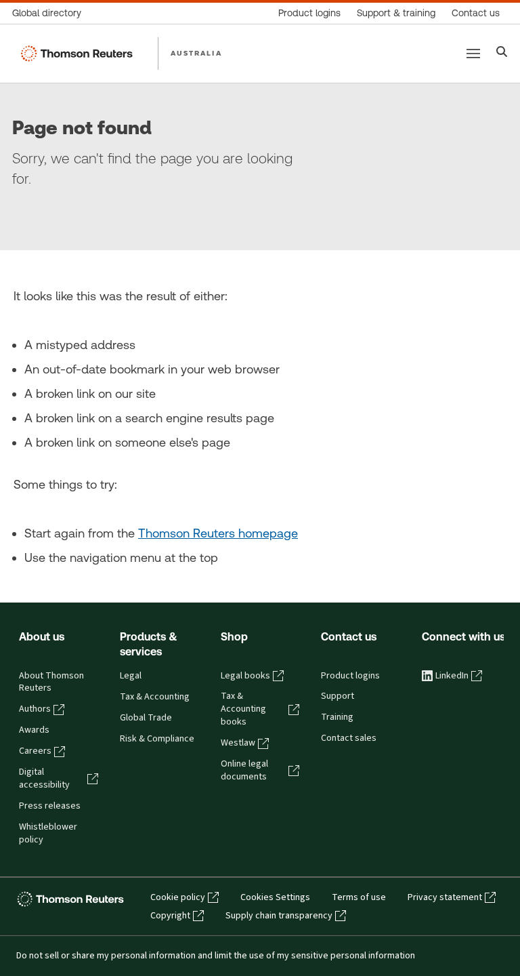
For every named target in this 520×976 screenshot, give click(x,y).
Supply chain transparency (278, 916)
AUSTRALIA (196, 53)
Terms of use (359, 897)
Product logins (350, 676)
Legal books (245, 676)
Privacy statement (445, 897)
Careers (35, 751)
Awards (34, 730)
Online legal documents (244, 770)
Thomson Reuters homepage (218, 533)
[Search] (502, 53)
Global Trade (146, 718)
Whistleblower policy (48, 833)
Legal (131, 676)
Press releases (50, 806)
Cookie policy (177, 897)
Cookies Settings (275, 897)
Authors (35, 709)
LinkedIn (452, 676)
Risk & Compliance (157, 739)
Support (337, 696)
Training (337, 717)
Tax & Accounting (155, 697)
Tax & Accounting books (243, 709)
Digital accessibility (44, 778)
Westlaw (238, 743)
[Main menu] (473, 53)
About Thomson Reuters (51, 682)
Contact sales (348, 738)
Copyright (170, 916)
